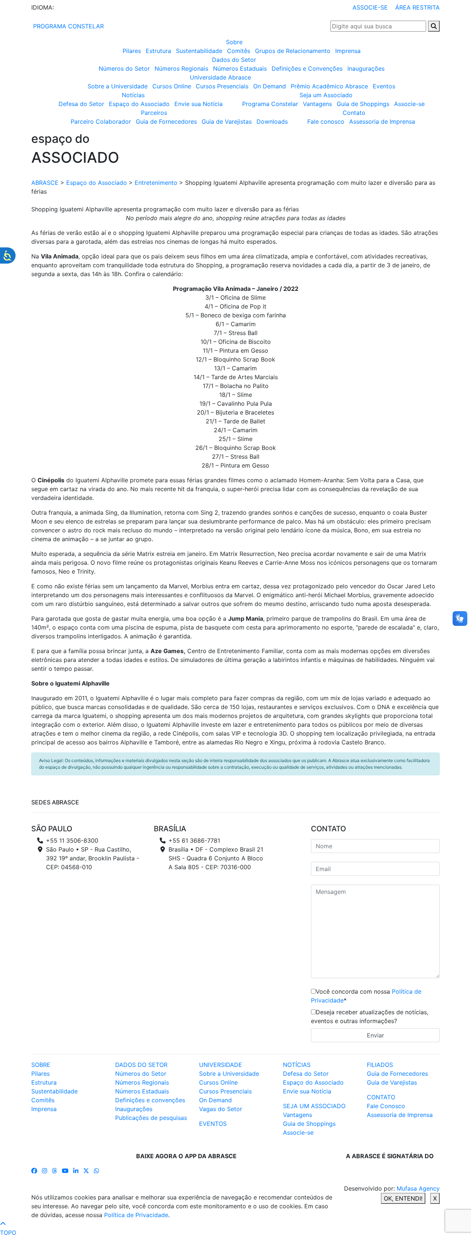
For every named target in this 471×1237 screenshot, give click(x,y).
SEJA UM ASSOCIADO (314, 1106)
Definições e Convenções (307, 68)
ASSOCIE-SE (370, 7)
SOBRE (40, 1064)
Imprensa (348, 50)
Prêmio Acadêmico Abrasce (329, 86)
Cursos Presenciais (222, 86)
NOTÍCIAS (297, 1064)
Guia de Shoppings (363, 104)
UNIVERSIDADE (220, 1064)
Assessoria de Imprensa (382, 121)
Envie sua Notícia (198, 104)
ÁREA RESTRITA (417, 7)
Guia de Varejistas (227, 121)
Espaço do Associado (139, 104)
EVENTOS (213, 1123)
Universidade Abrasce (220, 77)
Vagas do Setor (220, 1109)
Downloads (272, 121)
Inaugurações (366, 68)
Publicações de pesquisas (151, 1117)
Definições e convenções (150, 1100)
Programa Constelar (270, 104)
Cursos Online (171, 86)
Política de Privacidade (136, 1215)
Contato (354, 112)
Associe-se (409, 104)
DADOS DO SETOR (141, 1064)
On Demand (269, 86)
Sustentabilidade (199, 50)
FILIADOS (380, 1064)
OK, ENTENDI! (403, 1198)
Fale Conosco (386, 1106)
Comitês (238, 50)
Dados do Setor (234, 59)
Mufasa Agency (418, 1188)
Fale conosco (325, 121)
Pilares (132, 50)
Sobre (234, 42)
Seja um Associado (326, 95)
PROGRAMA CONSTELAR (67, 26)
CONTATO (381, 1097)
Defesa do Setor (81, 104)
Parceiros (154, 112)
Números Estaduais (240, 68)
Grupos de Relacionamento (292, 50)
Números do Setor (124, 68)
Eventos (384, 86)
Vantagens (317, 104)
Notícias (133, 95)
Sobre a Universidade (118, 86)
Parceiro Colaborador (101, 121)
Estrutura (158, 50)
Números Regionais (181, 68)
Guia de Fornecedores (166, 121)
